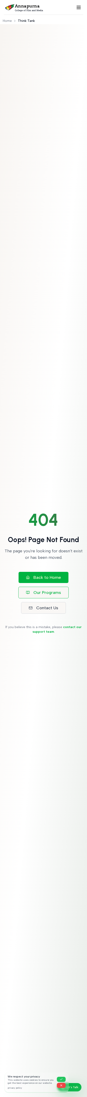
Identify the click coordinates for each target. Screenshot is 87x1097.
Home (7, 21)
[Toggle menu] (78, 7)
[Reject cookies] (61, 1085)
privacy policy (15, 1088)
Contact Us (47, 607)
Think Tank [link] (26, 21)
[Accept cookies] (61, 1079)
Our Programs (47, 592)
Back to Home (47, 577)
